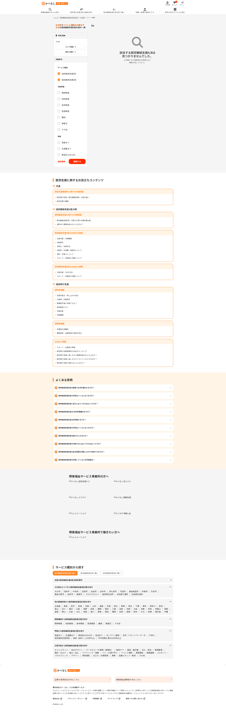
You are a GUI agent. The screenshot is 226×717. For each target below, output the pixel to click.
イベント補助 (126, 652)
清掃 (113, 655)
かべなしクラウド (157, 693)
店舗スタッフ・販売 (127, 655)
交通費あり (70, 635)
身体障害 (80, 623)
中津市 (75, 591)
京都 (128, 608)
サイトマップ (113, 698)
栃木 (116, 606)
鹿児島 (158, 611)
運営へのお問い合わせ (134, 698)
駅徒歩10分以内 (85, 635)
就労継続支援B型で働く (112, 573)
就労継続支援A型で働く (89, 573)
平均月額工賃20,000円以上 (109, 638)
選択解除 (61, 161)
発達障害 (91, 623)
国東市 (79, 594)
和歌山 (158, 608)
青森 (65, 606)
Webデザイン (77, 649)
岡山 (64, 611)
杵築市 (144, 591)
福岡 (114, 611)
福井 (71, 608)
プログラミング (61, 655)
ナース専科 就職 (95, 690)
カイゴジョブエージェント (78, 690)
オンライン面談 (112, 635)
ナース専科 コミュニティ (125, 690)
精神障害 (58, 623)
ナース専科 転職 (109, 690)
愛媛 (99, 611)
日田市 (84, 591)
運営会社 (56, 698)
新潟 (161, 606)
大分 (143, 611)
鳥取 (166, 608)
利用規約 (96, 698)
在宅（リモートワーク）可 (134, 635)
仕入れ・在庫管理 (100, 655)
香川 (92, 611)
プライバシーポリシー (76, 698)
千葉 (137, 606)
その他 (117, 623)
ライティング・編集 (90, 652)
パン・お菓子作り (110, 652)
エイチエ (114, 693)
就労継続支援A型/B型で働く (65, 573)
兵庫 (143, 608)
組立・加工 (74, 652)
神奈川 (152, 606)
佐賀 (121, 611)
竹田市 (123, 591)
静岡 (99, 608)
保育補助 (86, 655)
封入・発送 (146, 649)
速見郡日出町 (107, 594)
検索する (77, 161)
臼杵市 (103, 591)
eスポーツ (162, 652)
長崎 (128, 611)
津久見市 (113, 591)
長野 (85, 608)
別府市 (66, 591)
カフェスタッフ (61, 649)
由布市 (70, 594)
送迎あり (99, 635)
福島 (101, 606)
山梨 (78, 608)
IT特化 (151, 635)
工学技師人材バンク (73, 693)
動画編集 (150, 652)
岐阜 (92, 608)
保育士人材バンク (143, 690)
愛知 (107, 608)
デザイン (75, 655)
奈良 (150, 608)
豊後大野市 (59, 594)
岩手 (73, 606)
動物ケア (120, 649)
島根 (56, 611)
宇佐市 (154, 591)
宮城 (80, 606)
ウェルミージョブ (59, 690)
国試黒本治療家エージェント (130, 693)
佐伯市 (94, 591)
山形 (94, 606)
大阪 (135, 608)
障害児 (108, 623)
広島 (71, 611)
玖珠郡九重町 (122, 594)
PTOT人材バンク (102, 693)
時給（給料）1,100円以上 (84, 638)
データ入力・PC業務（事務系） (99, 649)
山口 (78, 611)
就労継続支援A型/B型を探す (69, 17)
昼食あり (58, 635)
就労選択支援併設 (62, 638)
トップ (56, 17)
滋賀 (121, 608)
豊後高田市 (133, 591)
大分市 (57, 591)
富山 (56, 608)
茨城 (109, 606)
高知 (107, 611)
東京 (144, 606)
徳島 (85, 611)
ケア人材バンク (89, 693)
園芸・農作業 (133, 649)
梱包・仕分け (60, 652)
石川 (64, 608)
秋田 (87, 606)
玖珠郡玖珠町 (137, 594)
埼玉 (130, 606)
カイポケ (145, 693)
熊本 (135, 611)
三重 (114, 608)
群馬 (123, 606)
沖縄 (166, 611)
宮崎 (150, 611)
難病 (100, 623)
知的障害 (69, 623)
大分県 (82, 17)
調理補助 (139, 652)
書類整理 (158, 649)
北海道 (57, 606)
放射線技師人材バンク (159, 690)
